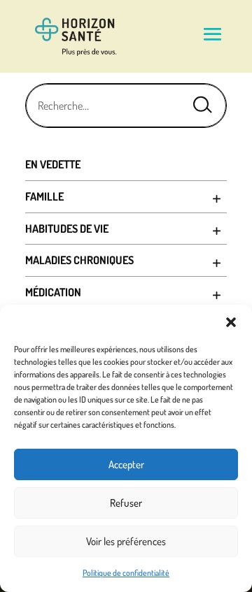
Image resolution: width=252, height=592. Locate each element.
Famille (44, 196)
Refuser (126, 503)
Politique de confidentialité (126, 573)
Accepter (126, 464)
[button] (231, 322)
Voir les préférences (126, 541)
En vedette (52, 164)
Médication (53, 292)
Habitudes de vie (66, 229)
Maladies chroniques (79, 260)
